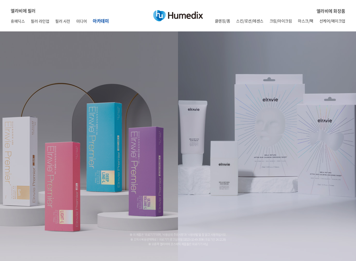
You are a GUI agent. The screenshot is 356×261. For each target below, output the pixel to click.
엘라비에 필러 (23, 10)
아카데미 (101, 21)
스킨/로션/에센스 (249, 21)
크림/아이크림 (281, 21)
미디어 (81, 21)
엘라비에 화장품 (331, 11)
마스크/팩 (305, 21)
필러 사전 (62, 21)
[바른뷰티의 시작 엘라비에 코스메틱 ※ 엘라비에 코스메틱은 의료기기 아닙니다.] (267, 146)
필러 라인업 (40, 21)
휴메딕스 (18, 21)
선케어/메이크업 (332, 21)
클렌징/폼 (222, 21)
